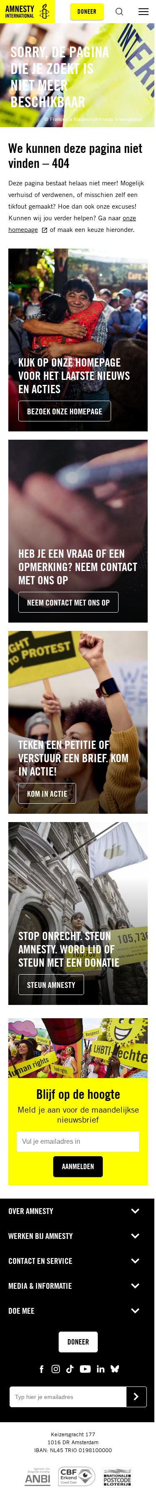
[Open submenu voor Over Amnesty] (135, 1211)
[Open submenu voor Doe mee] (135, 1310)
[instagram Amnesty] (56, 1367)
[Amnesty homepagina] (27, 11)
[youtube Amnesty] (85, 1367)
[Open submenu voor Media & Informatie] (135, 1285)
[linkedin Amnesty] (101, 1367)
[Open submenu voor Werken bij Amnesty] (135, 1236)
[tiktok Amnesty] (70, 1367)
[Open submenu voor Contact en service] (135, 1260)
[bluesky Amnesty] (115, 1367)
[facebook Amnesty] (41, 1367)
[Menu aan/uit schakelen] (143, 11)
